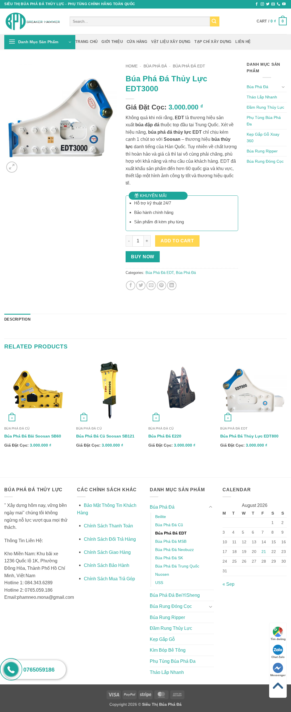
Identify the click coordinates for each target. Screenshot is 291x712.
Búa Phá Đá (155, 66)
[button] (272, 21)
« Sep (228, 584)
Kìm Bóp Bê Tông (168, 650)
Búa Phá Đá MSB (170, 541)
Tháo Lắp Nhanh (262, 97)
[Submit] (214, 21)
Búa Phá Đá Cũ (169, 525)
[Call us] (278, 4)
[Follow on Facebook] (256, 4)
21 (263, 551)
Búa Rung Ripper (262, 151)
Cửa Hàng (137, 42)
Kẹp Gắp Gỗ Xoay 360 (263, 137)
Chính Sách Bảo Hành (106, 565)
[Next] (286, 416)
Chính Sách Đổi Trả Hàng (110, 539)
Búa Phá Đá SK (169, 558)
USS (159, 582)
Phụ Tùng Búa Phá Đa (264, 120)
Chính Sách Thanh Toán (108, 525)
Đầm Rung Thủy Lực (265, 107)
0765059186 (39, 669)
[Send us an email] (273, 4)
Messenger (278, 675)
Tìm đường (278, 639)
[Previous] (4, 416)
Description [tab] (17, 319)
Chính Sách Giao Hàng (107, 552)
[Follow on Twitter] (267, 4)
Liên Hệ (243, 42)
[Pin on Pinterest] (161, 285)
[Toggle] (283, 87)
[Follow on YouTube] (284, 4)
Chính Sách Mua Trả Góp (109, 578)
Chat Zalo (277, 657)
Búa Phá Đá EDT (189, 66)
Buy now (142, 256)
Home (132, 66)
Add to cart (177, 240)
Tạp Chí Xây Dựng (212, 42)
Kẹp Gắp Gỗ (162, 639)
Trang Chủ (86, 42)
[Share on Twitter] (141, 285)
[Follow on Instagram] (262, 4)
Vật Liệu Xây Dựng (170, 42)
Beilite (160, 516)
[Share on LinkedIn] (171, 285)
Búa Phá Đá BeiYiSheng (175, 595)
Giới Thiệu (112, 42)
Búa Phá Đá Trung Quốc (177, 566)
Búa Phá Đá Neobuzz (174, 549)
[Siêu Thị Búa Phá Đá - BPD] (32, 21)
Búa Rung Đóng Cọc (265, 161)
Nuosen (162, 574)
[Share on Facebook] (130, 285)
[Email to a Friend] (151, 285)
